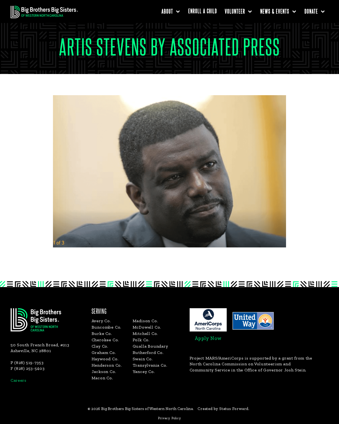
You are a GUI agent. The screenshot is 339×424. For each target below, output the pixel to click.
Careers (18, 380)
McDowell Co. (147, 327)
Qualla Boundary (150, 346)
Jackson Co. (104, 371)
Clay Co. (100, 346)
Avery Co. (101, 320)
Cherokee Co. (105, 339)
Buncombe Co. (107, 327)
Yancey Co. (144, 371)
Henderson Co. (107, 365)
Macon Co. (102, 377)
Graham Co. (104, 352)
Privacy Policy (169, 418)
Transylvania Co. (150, 365)
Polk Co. (141, 339)
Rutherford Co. (148, 352)
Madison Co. (145, 320)
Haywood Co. (105, 358)
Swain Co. (143, 358)
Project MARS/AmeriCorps (217, 358)
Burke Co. (102, 333)
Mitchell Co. (145, 333)
